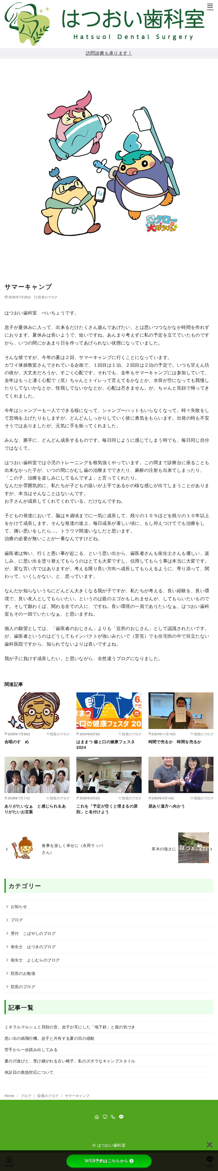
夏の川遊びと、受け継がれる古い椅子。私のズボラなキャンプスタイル (70, 1061)
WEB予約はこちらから (106, 1160)
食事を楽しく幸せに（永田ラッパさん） (72, 848)
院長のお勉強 (23, 973)
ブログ (17, 919)
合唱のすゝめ (17, 741)
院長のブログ (47, 297)
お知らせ (19, 906)
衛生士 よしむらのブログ (35, 960)
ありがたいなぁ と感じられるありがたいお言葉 (35, 808)
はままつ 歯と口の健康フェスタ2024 (105, 744)
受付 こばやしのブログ (33, 933)
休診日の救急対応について (29, 1072)
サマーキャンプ (77, 1095)
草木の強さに (164, 848)
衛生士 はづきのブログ (33, 946)
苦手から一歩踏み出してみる (31, 1049)
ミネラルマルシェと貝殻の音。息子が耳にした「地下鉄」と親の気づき (70, 1027)
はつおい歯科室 (111, 1145)
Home (10, 1095)
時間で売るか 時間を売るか (175, 741)
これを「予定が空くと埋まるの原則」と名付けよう (107, 808)
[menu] (210, 6)
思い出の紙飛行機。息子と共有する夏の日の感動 (50, 1038)
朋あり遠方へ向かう (166, 806)
